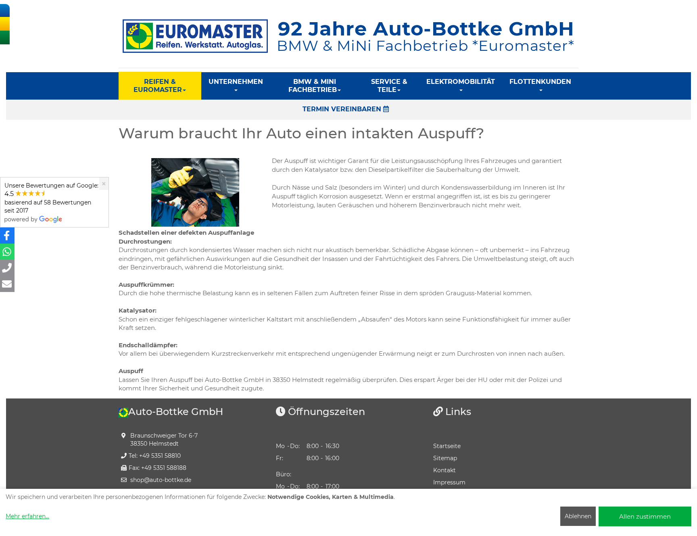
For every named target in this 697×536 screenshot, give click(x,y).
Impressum (449, 482)
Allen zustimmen (645, 516)
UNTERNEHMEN (236, 82)
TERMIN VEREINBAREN (343, 109)
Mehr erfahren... (27, 516)
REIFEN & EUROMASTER (158, 86)
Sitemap (445, 458)
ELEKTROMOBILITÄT (460, 82)
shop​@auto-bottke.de (160, 480)
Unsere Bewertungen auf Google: (51, 198)
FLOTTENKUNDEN (540, 82)
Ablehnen (578, 516)
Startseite (447, 446)
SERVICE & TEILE (389, 86)
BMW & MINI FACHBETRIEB (312, 86)
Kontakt (444, 470)
